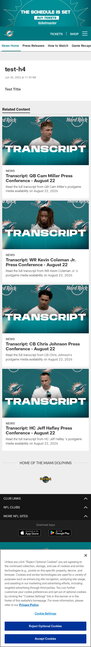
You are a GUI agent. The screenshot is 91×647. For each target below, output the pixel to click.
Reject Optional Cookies (45, 626)
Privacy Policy (29, 605)
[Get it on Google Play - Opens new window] (60, 535)
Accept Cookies (45, 638)
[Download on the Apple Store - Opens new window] (29, 533)
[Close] (86, 555)
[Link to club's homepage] (9, 31)
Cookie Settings (45, 613)
